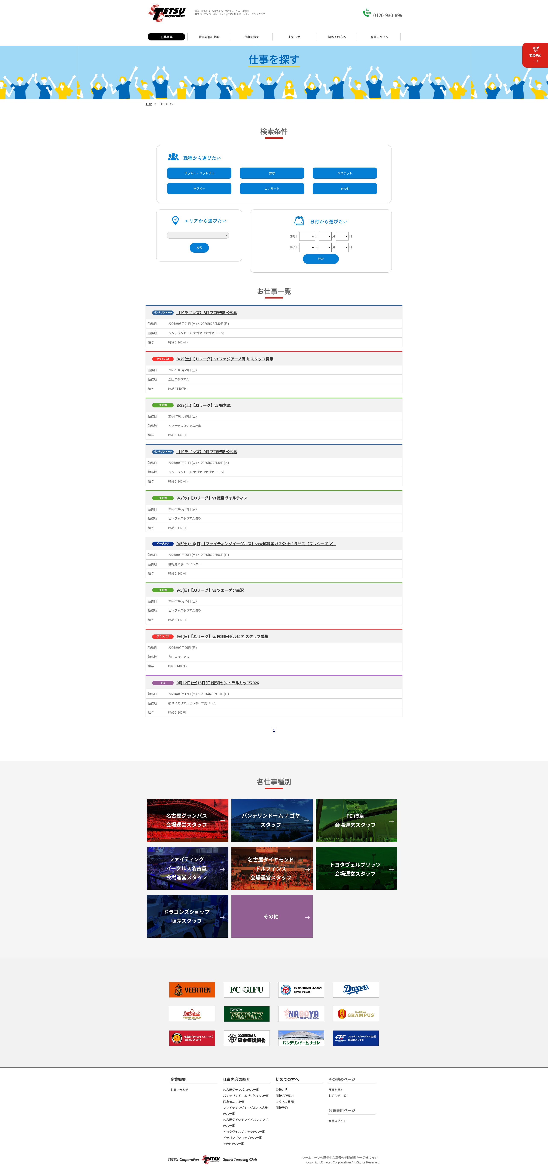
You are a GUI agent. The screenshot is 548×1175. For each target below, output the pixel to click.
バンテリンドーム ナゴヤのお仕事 (246, 1095)
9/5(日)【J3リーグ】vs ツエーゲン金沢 (210, 590)
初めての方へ (337, 37)
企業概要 (167, 37)
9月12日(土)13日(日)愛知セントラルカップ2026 (217, 682)
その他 (344, 188)
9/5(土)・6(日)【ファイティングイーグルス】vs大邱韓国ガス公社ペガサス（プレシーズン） (256, 543)
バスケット (344, 173)
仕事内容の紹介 (209, 37)
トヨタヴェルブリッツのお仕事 (244, 1131)
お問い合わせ (179, 1089)
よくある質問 (285, 1101)
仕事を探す (251, 37)
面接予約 (282, 1107)
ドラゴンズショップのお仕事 (242, 1137)
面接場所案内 (285, 1095)
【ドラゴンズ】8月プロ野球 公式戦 (206, 312)
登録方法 (282, 1089)
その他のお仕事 (233, 1143)
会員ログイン (380, 37)
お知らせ (294, 37)
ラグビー (199, 188)
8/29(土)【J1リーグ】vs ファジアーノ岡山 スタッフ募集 (224, 358)
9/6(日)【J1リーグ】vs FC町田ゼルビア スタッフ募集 (222, 636)
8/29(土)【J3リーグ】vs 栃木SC (203, 405)
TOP (149, 104)
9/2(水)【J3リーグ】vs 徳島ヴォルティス (211, 498)
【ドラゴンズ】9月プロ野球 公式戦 (206, 451)
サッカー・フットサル (199, 173)
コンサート (272, 188)
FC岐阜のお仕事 (234, 1101)
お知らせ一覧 (337, 1095)
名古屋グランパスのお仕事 (241, 1089)
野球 (272, 173)
